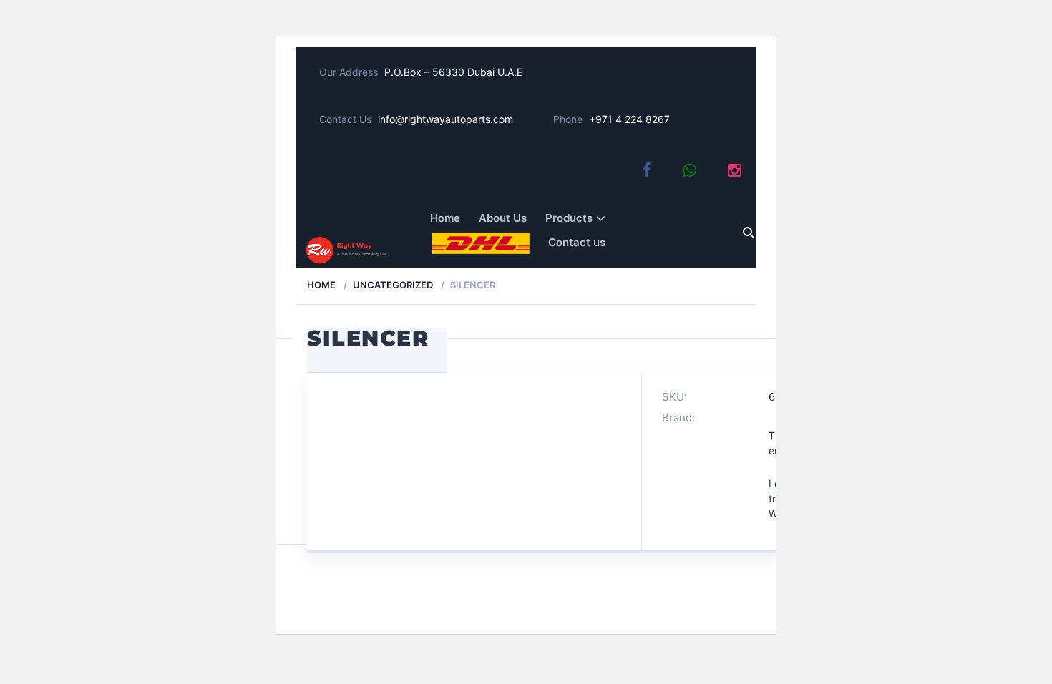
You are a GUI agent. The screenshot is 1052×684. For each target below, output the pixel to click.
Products (569, 218)
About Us (503, 218)
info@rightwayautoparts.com (445, 119)
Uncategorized (393, 284)
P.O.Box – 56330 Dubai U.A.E (453, 72)
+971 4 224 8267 (629, 119)
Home (445, 218)
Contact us (576, 242)
